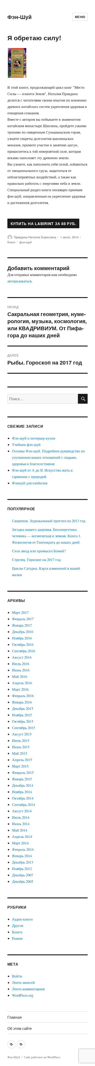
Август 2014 (22, 810)
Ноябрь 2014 (22, 791)
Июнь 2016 (21, 670)
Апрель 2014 (22, 836)
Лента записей (23, 982)
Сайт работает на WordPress (42, 1057)
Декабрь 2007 (22, 875)
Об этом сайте (19, 1028)
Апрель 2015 (22, 759)
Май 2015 (19, 753)
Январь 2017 (22, 625)
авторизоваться (19, 281)
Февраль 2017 (23, 618)
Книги (11, 242)
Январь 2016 (22, 702)
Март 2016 (20, 689)
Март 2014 (20, 842)
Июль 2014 (20, 817)
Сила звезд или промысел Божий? (39, 550)
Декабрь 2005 (22, 881)
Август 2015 (22, 734)
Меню (80, 17)
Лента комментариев (28, 988)
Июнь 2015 (21, 746)
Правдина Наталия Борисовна (35, 237)
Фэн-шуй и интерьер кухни (33, 438)
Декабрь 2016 (22, 631)
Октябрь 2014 (22, 798)
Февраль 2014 (23, 849)
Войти (17, 976)
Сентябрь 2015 (23, 727)
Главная (14, 1017)
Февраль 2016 (23, 695)
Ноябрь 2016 (22, 638)
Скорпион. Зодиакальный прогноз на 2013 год (48, 520)
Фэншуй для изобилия (29, 483)
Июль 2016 (20, 663)
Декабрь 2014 (22, 785)
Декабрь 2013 (22, 862)
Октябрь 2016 (22, 644)
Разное (17, 938)
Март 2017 (20, 612)
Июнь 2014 (21, 823)
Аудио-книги (22, 919)
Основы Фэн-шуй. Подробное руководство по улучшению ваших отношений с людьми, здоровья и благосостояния (48, 457)
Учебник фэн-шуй (26, 444)
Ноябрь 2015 (22, 714)
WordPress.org (22, 995)
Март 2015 (20, 766)
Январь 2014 (22, 855)
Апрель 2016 (22, 682)
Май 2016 (19, 676)
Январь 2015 (22, 778)
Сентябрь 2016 (23, 650)
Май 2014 (19, 830)
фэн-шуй (25, 242)
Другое (17, 925)
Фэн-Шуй (19, 17)
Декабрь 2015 (22, 708)
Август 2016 (22, 657)
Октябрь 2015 (22, 721)
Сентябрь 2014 (23, 804)
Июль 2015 (20, 740)
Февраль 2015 (23, 772)
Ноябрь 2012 (22, 868)
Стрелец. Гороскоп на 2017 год (36, 559)
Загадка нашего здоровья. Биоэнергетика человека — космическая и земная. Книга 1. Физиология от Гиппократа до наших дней (46, 536)
